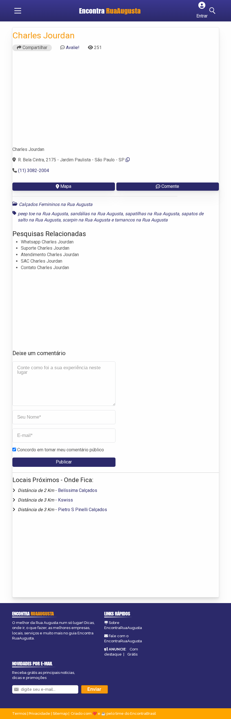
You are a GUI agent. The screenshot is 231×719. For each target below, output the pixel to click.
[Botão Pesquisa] (213, 10)
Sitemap (60, 713)
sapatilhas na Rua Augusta (152, 213)
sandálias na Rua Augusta (96, 213)
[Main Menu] (17, 10)
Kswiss (65, 500)
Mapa (65, 186)
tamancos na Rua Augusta (141, 220)
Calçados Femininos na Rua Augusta (55, 204)
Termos (19, 713)
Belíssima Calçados (77, 490)
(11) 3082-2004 (33, 170)
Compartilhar (34, 47)
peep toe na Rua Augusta (43, 213)
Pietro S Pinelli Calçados (82, 509)
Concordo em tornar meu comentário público (60, 449)
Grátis (132, 654)
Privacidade (39, 713)
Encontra (110, 10)
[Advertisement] (115, 101)
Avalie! (72, 47)
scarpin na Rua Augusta (86, 220)
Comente (170, 186)
